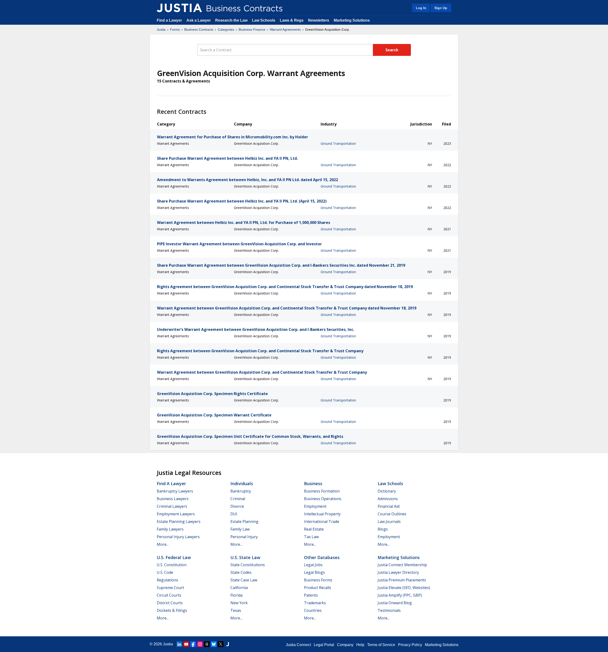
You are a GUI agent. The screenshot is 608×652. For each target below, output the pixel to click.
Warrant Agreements (285, 29)
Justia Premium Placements (402, 580)
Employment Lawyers (176, 514)
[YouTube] (186, 644)
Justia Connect (298, 645)
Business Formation (322, 491)
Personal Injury (244, 536)
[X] (220, 644)
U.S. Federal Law (174, 557)
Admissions (388, 498)
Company (345, 645)
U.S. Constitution (171, 564)
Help (360, 645)
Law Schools (263, 20)
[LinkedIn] (179, 644)
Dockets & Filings (172, 610)
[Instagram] (200, 644)
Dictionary (387, 491)
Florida (236, 595)
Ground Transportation (338, 143)
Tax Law (311, 536)
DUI (233, 514)
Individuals (241, 483)
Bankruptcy (240, 491)
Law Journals (389, 521)
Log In (421, 8)
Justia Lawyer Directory (398, 572)
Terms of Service (381, 645)
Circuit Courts (169, 595)
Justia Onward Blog (395, 602)
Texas (235, 610)
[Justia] (179, 8)
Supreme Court (170, 587)
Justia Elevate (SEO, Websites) (404, 587)
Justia (161, 29)
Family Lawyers (170, 529)
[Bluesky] (214, 644)
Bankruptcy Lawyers (175, 491)
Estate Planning (244, 521)
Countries (313, 610)
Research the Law (231, 20)
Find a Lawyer (169, 20)
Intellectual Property (322, 514)
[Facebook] (193, 644)
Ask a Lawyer (199, 20)
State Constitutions (247, 564)
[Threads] (207, 644)
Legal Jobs (313, 564)
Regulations (167, 580)
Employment (315, 506)
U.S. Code (165, 572)
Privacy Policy (410, 645)
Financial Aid (388, 506)
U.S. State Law (245, 557)
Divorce (237, 506)
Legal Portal (324, 645)
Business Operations (322, 498)
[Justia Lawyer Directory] (227, 644)
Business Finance (252, 29)
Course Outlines (392, 514)
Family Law (240, 529)
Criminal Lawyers (172, 506)
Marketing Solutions (352, 20)
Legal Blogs (314, 572)
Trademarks (315, 602)
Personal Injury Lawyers (178, 536)
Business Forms (318, 580)
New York (239, 602)
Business (313, 483)
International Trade (321, 521)
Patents (311, 595)
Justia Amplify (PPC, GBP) (400, 595)
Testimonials (389, 610)
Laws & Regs (292, 20)
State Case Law (243, 580)
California (239, 587)
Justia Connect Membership (402, 564)
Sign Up (440, 8)
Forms (175, 29)
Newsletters (318, 20)
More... (163, 544)
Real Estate (314, 529)
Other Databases (322, 557)
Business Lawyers (173, 498)
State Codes (241, 572)
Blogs (383, 529)
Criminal (237, 498)
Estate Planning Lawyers (178, 521)
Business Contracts (198, 29)
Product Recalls (317, 587)
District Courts (170, 602)
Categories (226, 29)
